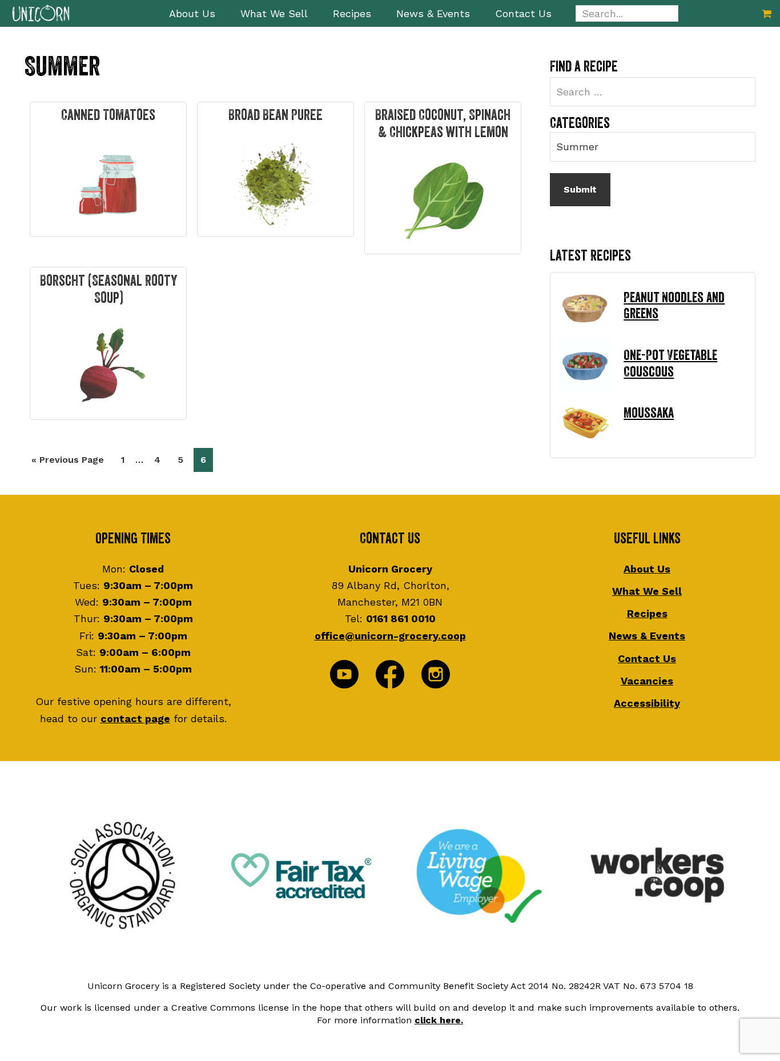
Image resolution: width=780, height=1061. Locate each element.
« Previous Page (67, 463)
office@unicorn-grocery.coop (390, 636)
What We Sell (647, 591)
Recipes (647, 613)
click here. (439, 1020)
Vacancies (647, 681)
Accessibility (647, 703)
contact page (135, 718)
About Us (647, 569)
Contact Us (647, 658)
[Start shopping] (766, 13)
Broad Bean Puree (275, 115)
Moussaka (649, 413)
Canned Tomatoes (108, 115)
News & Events (647, 636)
